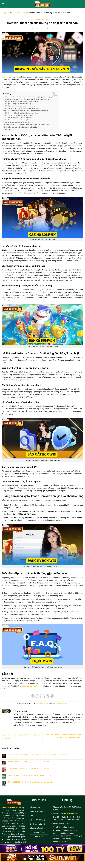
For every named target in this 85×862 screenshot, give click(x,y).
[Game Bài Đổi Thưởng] (42, 4)
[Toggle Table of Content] (54, 94)
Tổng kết (7, 129)
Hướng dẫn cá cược (19, 13)
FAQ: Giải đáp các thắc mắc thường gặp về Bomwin (22, 127)
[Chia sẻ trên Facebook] (37, 696)
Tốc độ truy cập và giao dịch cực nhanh (20, 115)
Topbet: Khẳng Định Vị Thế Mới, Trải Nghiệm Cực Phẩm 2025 (32, 775)
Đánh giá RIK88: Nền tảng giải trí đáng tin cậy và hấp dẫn (30, 782)
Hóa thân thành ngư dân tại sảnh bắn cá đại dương (23, 108)
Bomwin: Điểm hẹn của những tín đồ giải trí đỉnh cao (28, 762)
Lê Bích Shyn (53, 29)
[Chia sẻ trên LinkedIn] (52, 696)
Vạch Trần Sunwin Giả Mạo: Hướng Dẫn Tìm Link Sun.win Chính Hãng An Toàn (38, 755)
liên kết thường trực (61, 703)
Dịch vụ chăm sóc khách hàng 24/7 (19, 120)
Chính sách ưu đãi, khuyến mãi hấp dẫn (20, 122)
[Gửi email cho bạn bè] (44, 696)
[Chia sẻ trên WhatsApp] (33, 696)
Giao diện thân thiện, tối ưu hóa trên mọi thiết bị (22, 113)
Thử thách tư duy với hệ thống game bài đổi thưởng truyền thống (28, 99)
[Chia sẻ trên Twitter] (40, 696)
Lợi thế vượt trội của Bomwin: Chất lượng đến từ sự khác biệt (26, 111)
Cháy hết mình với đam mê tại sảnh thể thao (21, 106)
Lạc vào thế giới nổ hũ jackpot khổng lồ (20, 104)
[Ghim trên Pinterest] (48, 696)
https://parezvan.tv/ (69, 813)
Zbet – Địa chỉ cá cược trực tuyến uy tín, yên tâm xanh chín (31, 768)
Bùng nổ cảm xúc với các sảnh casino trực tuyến (23, 101)
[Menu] (3, 4)
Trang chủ (5, 13)
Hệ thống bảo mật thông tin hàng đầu (20, 117)
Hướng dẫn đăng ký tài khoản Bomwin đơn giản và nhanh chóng (27, 124)
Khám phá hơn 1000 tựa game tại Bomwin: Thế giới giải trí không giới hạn (30, 97)
